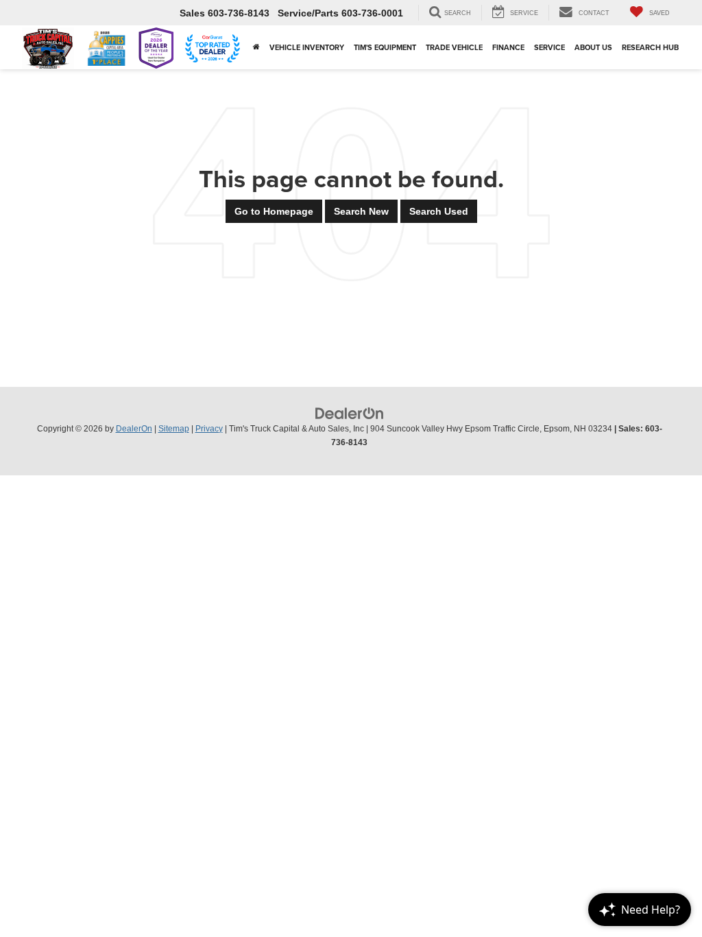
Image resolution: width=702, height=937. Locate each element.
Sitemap (173, 429)
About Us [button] (593, 47)
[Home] (256, 47)
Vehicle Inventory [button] (306, 47)
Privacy (209, 429)
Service (549, 47)
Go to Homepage (273, 211)
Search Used (438, 211)
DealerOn (134, 429)
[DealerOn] (350, 412)
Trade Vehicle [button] (454, 47)
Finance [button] (508, 47)
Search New (361, 211)
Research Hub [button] (650, 47)
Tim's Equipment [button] (385, 47)
